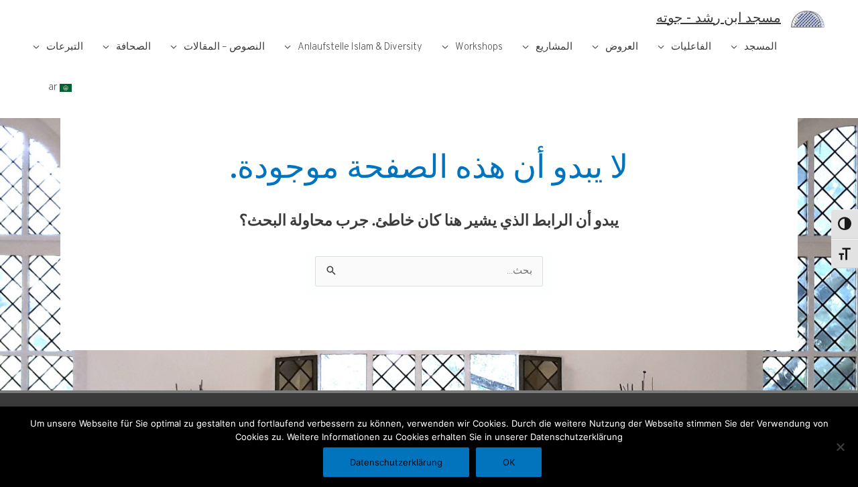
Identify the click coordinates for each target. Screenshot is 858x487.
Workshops (479, 47)
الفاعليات (691, 47)
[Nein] (841, 446)
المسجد (760, 47)
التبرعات (64, 47)
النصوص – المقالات (224, 47)
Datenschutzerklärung (396, 462)
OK (509, 462)
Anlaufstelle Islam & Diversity (360, 47)
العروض (621, 47)
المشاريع (554, 47)
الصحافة (133, 47)
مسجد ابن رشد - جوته (718, 19)
